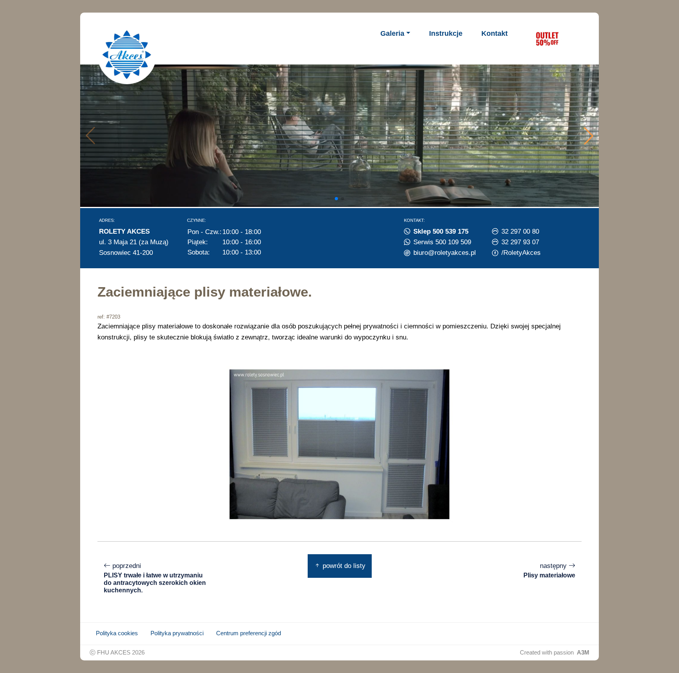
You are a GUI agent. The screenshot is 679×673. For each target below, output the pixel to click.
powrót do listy (343, 566)
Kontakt (494, 33)
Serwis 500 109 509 (442, 242)
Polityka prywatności (177, 633)
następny (549, 570)
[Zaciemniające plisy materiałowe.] (339, 444)
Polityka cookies (117, 633)
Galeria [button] (392, 33)
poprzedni (155, 578)
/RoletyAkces (521, 252)
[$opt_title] (547, 38)
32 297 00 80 (520, 231)
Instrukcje (445, 33)
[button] (588, 135)
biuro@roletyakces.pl (444, 252)
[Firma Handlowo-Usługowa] (126, 54)
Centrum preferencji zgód (248, 633)
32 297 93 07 (520, 242)
